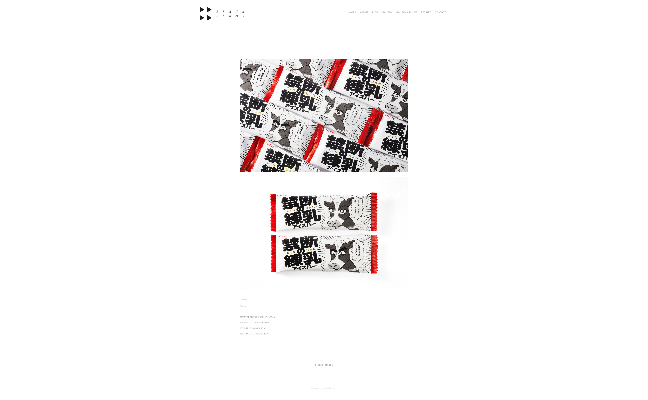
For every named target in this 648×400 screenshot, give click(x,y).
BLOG (375, 12)
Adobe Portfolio (329, 388)
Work (352, 12)
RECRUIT (426, 12)
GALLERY (387, 12)
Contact (440, 12)
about (364, 12)
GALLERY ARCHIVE (406, 12)
